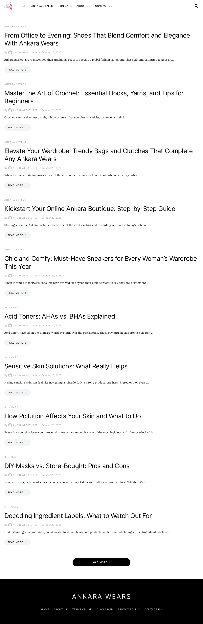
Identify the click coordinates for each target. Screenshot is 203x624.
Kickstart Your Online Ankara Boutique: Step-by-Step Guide (89, 209)
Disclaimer (105, 609)
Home (23, 5)
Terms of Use (82, 609)
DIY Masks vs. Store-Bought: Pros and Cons (66, 466)
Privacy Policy (129, 609)
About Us (83, 5)
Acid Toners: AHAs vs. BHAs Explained (59, 316)
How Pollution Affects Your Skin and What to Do (72, 416)
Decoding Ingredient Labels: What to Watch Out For (78, 516)
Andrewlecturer (25, 52)
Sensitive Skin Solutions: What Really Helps (66, 366)
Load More (99, 562)
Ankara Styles (42, 5)
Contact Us (104, 5)
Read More (15, 69)
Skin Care (65, 5)
